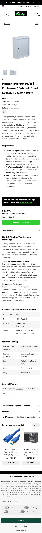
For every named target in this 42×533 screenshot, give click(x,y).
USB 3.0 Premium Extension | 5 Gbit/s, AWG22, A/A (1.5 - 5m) (11, 452)
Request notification (21, 222)
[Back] (34, 425)
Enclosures (15, 108)
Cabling (29, 130)
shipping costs (21, 213)
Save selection (21, 526)
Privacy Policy (6, 501)
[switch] (7, 507)
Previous (7, 24)
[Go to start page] (21, 14)
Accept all (21, 520)
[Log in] (35, 14)
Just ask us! (25, 202)
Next (36, 24)
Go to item (11, 462)
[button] (5, 72)
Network (29, 184)
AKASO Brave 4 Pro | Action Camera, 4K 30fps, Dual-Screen (31, 452)
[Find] (7, 14)
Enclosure (29, 120)
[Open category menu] (3, 14)
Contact (37, 6)
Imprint (15, 501)
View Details (21, 530)
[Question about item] (4, 112)
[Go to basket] (38, 14)
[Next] (38, 425)
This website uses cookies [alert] (21, 476)
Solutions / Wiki (25, 6)
